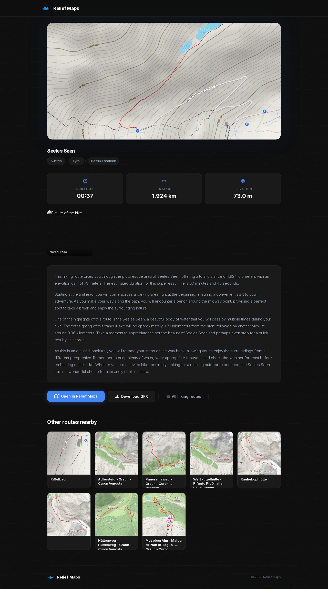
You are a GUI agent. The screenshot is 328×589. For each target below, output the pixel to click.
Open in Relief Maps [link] (79, 396)
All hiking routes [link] (186, 396)
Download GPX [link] (134, 396)
